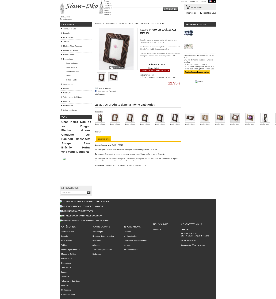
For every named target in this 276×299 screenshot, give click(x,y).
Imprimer (101, 94)
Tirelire (68, 76)
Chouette (67, 134)
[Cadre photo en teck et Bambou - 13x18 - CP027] (250, 118)
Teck (87, 134)
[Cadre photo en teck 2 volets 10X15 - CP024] (205, 118)
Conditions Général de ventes (108, 8)
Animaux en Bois (69, 29)
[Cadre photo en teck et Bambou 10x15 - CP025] (220, 118)
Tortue (86, 147)
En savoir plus (104, 139)
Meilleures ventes (196, 24)
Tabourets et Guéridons (72, 97)
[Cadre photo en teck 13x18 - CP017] (115, 118)
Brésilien (67, 147)
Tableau (66, 42)
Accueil (106, 1)
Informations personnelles (102, 250)
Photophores (68, 106)
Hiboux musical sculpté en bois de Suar (199, 69)
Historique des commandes (103, 236)
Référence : (154, 64)
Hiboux (85, 130)
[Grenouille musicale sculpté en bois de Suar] (200, 33)
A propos (127, 245)
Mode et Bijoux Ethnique (72, 46)
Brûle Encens (68, 37)
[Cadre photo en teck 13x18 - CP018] (130, 118)
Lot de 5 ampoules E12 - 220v (195, 64)
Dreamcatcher (68, 55)
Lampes (66, 88)
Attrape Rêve (75, 143)
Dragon (85, 126)
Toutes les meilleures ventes (197, 72)
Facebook (157, 229)
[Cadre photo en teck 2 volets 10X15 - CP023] (190, 118)
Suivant (98, 132)
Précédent (99, 112)
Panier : (194, 7)
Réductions (96, 254)
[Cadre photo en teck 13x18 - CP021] (160, 118)
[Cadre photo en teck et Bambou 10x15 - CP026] (235, 118)
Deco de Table (71, 67)
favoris (203, 2)
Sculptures (67, 93)
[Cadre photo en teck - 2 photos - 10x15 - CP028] (265, 118)
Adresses (96, 245)
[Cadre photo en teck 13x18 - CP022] (175, 118)
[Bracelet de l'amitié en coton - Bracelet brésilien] (200, 47)
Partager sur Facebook (107, 91)
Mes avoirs (96, 241)
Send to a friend (104, 88)
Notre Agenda (65, 17)
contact (184, 2)
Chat (64, 122)
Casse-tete (83, 139)
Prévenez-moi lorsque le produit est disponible (158, 77)
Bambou (67, 139)
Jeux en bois (68, 84)
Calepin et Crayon (70, 110)
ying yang (68, 151)
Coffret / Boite (71, 80)
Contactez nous (66, 19)
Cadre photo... (100, 124)
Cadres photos (72, 63)
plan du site (194, 2)
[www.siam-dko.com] (82, 7)
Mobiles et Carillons (70, 50)
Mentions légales (130, 236)
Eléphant (67, 130)
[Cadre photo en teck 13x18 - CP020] (145, 118)
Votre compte (101, 226)
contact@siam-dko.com (195, 245)
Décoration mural (72, 71)
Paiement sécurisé (131, 250)
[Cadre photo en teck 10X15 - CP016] (100, 118)
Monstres (67, 101)
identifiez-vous (209, 13)
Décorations (68, 59)
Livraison (107, 3)
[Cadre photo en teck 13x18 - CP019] (101, 81)
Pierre (74, 122)
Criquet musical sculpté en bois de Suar (199, 67)
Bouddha (66, 33)
